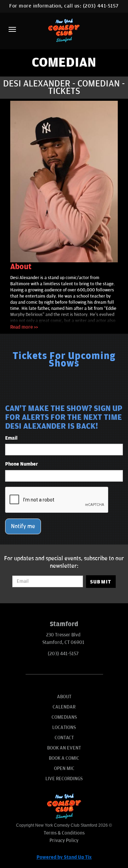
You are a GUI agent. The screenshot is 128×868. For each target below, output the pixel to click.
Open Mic (64, 768)
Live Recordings (64, 779)
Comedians (64, 717)
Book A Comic (64, 758)
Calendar (64, 707)
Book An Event (64, 748)
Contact (64, 738)
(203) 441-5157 (101, 6)
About (64, 697)
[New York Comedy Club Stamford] (64, 30)
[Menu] (12, 29)
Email (11, 438)
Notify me (23, 526)
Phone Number (21, 464)
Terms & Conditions (64, 833)
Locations (64, 727)
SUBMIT (101, 582)
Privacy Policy (64, 840)
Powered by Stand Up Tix (64, 857)
